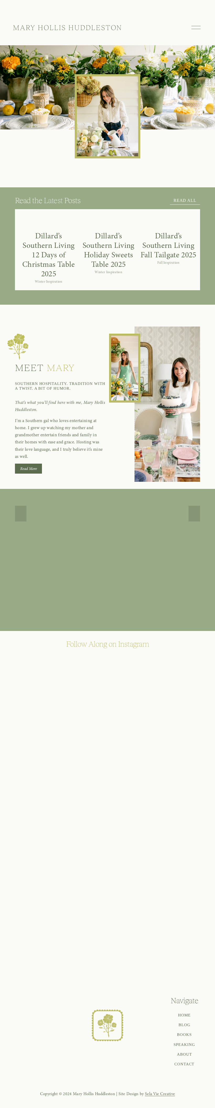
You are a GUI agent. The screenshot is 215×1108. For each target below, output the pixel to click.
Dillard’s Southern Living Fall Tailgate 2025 (168, 245)
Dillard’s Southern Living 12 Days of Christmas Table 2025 (48, 254)
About (184, 1054)
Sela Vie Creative (160, 1094)
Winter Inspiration (48, 281)
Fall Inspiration (168, 262)
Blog (184, 1024)
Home (184, 1015)
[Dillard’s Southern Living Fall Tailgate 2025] (168, 222)
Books (184, 1034)
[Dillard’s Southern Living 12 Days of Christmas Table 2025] (48, 222)
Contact (184, 1064)
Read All (185, 200)
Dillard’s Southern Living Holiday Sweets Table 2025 (109, 250)
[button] (187, 211)
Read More (28, 468)
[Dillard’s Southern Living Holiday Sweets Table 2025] (108, 222)
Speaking (184, 1044)
